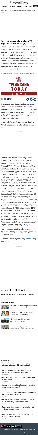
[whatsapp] (2, 99)
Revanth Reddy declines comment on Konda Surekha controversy (22, 313)
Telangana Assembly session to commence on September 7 (20, 320)
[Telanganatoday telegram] (24, 290)
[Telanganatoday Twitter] (13, 290)
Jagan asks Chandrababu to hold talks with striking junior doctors (18, 408)
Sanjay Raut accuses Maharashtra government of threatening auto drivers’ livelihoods (19, 364)
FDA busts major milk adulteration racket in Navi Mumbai (18, 378)
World (31, 6)
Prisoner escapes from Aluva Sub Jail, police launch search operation (18, 415)
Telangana (12, 6)
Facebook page (30, 238)
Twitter (7, 241)
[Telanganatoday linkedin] (22, 290)
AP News (19, 6)
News (6, 10)
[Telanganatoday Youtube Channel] (16, 290)
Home (2, 10)
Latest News (5, 360)
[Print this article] (34, 99)
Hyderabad (3, 6)
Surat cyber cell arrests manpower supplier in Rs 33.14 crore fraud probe (19, 393)
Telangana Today (7, 73)
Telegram (21, 231)
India (25, 6)
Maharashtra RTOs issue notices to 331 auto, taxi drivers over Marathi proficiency (18, 371)
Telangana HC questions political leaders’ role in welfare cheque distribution (23, 307)
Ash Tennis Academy (22, 294)
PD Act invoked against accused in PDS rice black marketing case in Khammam (18, 400)
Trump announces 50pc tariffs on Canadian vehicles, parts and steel (18, 386)
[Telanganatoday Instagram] (19, 290)
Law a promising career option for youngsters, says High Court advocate (22, 327)
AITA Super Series (10, 294)
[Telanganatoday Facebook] (10, 290)
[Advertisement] (19, 267)
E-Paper (35, 6)
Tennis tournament (6, 298)
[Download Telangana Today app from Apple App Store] (27, 99)
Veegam (24, 432)
